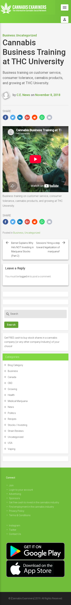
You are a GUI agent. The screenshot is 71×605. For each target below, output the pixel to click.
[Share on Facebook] (5, 117)
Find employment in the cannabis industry (31, 506)
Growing (12, 389)
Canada (12, 377)
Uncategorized (26, 35)
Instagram (14, 525)
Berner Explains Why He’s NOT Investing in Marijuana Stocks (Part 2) (22, 249)
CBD (10, 383)
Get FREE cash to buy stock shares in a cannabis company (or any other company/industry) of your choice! (31, 342)
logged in (24, 276)
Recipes (12, 419)
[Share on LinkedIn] (20, 117)
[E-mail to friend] (49, 117)
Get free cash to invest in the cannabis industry (34, 502)
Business (9, 35)
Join (11, 485)
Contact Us (15, 534)
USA (10, 443)
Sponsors (14, 498)
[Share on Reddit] (35, 117)
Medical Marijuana (18, 401)
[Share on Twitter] (13, 117)
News (11, 407)
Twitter (12, 529)
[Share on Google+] (27, 117)
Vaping (11, 449)
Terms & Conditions (20, 515)
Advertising (15, 494)
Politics (12, 413)
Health (11, 395)
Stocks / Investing (17, 425)
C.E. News (23, 95)
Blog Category (15, 365)
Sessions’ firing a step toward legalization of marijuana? (48, 247)
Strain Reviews (16, 431)
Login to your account (21, 489)
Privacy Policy (16, 511)
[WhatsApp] (42, 117)
